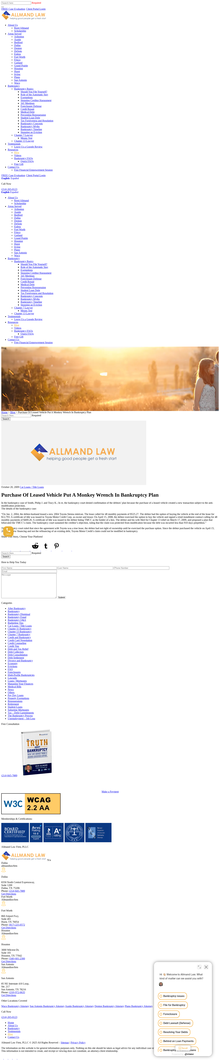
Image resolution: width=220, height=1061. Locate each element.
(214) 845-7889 (9, 775)
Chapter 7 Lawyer (23, 135)
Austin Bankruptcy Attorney (79, 1006)
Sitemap (65, 1042)
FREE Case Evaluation (13, 9)
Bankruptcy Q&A (17, 620)
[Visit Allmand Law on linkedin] (15, 1058)
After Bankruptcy (17, 608)
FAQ (10, 669)
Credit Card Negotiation (20, 640)
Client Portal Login (36, 9)
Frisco (17, 59)
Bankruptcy (14, 86)
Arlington (19, 36)
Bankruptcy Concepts (32, 123)
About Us (13, 25)
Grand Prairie (21, 65)
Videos (17, 155)
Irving (17, 74)
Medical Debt (27, 112)
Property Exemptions (18, 698)
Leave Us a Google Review (28, 146)
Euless (17, 54)
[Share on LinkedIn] (25, 550)
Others (11, 692)
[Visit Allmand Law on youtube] (10, 1058)
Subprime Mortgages (18, 709)
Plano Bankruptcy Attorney (139, 1006)
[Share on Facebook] (6, 550)
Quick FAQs (27, 161)
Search (6, 419)
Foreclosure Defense (31, 106)
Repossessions (15, 701)
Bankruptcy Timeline (31, 129)
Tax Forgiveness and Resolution (37, 120)
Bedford (18, 42)
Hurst (17, 71)
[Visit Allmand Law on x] (6, 1058)
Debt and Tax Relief (18, 649)
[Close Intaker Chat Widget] (206, 967)
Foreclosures (14, 672)
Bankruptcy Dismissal (19, 614)
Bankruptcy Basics (23, 88)
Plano (17, 77)
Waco (17, 83)
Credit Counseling (17, 643)
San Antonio (20, 80)
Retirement (13, 704)
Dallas (17, 45)
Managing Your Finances (20, 683)
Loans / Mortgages (17, 680)
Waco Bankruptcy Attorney (15, 1006)
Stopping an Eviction (31, 132)
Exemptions (27, 97)
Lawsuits (12, 678)
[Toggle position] (199, 967)
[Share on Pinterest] (57, 550)
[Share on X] (16, 550)
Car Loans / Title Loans (32, 487)
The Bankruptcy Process (20, 715)
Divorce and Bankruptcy (20, 660)
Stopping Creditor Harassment (36, 100)
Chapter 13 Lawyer (24, 141)
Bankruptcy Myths (30, 126)
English (5, 178)
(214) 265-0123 (9, 189)
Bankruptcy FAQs (23, 158)
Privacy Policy (78, 1042)
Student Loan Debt (30, 117)
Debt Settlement (16, 657)
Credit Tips (13, 646)
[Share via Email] (77, 550)
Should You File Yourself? (34, 91)
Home (4, 412)
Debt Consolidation (18, 654)
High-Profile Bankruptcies (21, 675)
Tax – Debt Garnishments (21, 712)
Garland (18, 62)
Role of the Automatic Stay (34, 94)
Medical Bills (14, 686)
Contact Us (13, 167)
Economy (13, 663)
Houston (18, 68)
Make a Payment (110, 791)
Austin (17, 39)
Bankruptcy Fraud (17, 617)
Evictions (12, 666)
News (11, 689)
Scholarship (20, 30)
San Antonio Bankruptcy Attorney (47, 1006)
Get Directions (8, 893)
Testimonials (14, 143)
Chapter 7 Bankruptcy (19, 634)
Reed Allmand (21, 28)
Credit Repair (27, 109)
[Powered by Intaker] (189, 1054)
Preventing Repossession (33, 114)
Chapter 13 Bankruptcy (20, 631)
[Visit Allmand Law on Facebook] (2, 1058)
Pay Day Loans (16, 695)
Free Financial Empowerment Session (33, 170)
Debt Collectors (16, 652)
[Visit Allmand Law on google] (19, 1058)
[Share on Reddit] (35, 550)
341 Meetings (27, 103)
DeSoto (18, 51)
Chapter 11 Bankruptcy (19, 628)
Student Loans (15, 707)
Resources (13, 149)
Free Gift (18, 164)
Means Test (26, 138)
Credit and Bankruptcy (19, 637)
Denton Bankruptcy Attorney (109, 1006)
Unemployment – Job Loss (21, 718)
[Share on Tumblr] (46, 550)
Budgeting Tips (15, 623)
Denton (18, 48)
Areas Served (14, 33)
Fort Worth (19, 57)
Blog (16, 152)
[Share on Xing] (67, 550)
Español (15, 178)
